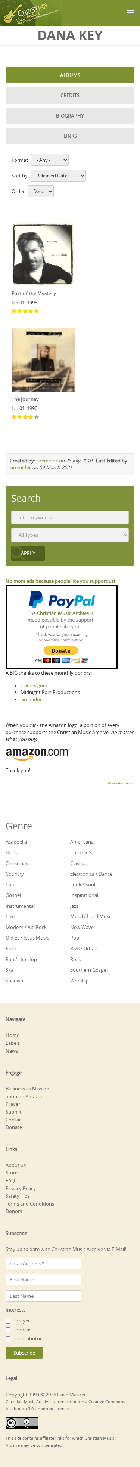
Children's (81, 852)
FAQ (10, 1180)
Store (12, 1172)
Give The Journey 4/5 (31, 417)
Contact (14, 1119)
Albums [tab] (70, 75)
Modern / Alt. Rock (26, 927)
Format (20, 160)
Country (15, 873)
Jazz (74, 906)
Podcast (24, 1329)
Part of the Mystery (34, 293)
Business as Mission (27, 1088)
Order (18, 191)
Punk (11, 948)
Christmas (17, 863)
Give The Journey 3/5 (25, 417)
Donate (14, 1127)
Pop (74, 937)
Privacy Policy (21, 1188)
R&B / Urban (83, 948)
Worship (79, 980)
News (12, 1050)
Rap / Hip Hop (21, 959)
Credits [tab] (70, 95)
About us (16, 1165)
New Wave (82, 927)
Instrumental (20, 906)
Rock (75, 959)
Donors (14, 1211)
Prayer (13, 1104)
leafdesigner (34, 685)
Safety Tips (17, 1195)
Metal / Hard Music (91, 916)
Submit (14, 1111)
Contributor (28, 1338)
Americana (82, 841)
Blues (12, 852)
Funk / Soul (82, 884)
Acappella (16, 841)
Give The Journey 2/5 (20, 417)
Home (12, 1035)
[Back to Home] (31, 13)
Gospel (13, 895)
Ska (9, 969)
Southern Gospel (89, 969)
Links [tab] (70, 136)
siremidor (46, 460)
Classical (79, 863)
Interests (15, 1309)
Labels (13, 1043)
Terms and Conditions (30, 1203)
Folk (10, 884)
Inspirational (84, 895)
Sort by (20, 175)
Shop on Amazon (25, 1096)
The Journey (25, 399)
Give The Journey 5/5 (37, 417)
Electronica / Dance (91, 873)
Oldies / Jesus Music (27, 937)
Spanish (14, 980)
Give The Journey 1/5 (14, 417)
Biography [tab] (70, 115)
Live (10, 916)
